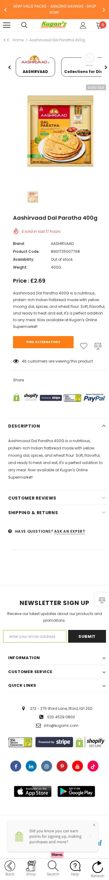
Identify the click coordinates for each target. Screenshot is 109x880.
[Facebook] (15, 766)
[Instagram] (46, 766)
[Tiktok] (93, 766)
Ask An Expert (69, 531)
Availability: (23, 259)
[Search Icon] (30, 25)
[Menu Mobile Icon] (6, 25)
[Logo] (54, 25)
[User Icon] (83, 25)
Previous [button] (9, 67)
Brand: (19, 243)
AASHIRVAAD (62, 243)
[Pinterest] (62, 766)
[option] (54, 9)
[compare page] (102, 599)
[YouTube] (77, 766)
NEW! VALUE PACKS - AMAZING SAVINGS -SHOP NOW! (54, 9)
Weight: (20, 267)
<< (6, 40)
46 (24, 361)
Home (18, 40)
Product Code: (26, 251)
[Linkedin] (31, 766)
